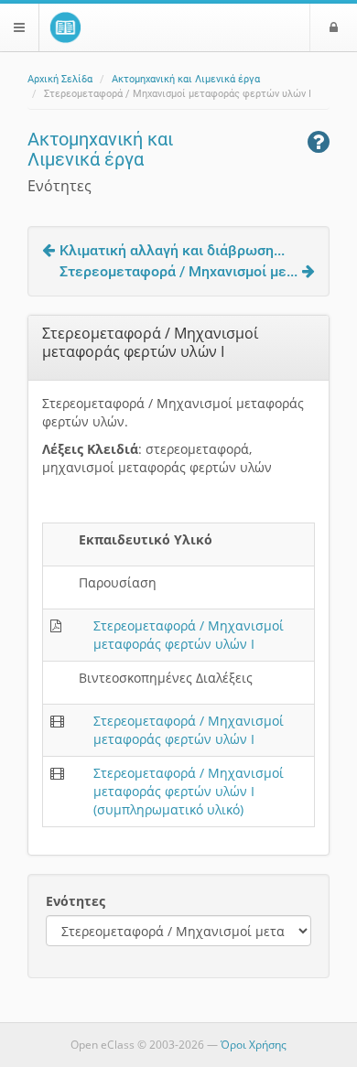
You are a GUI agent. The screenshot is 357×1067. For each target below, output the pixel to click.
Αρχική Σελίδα (59, 79)
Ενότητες (75, 901)
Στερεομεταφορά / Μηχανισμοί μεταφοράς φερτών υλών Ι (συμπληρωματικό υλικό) (188, 791)
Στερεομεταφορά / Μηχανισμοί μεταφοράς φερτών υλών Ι (188, 634)
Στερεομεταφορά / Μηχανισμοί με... (179, 271)
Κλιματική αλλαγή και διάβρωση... (172, 250)
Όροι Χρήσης (254, 1044)
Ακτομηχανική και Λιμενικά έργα (186, 79)
